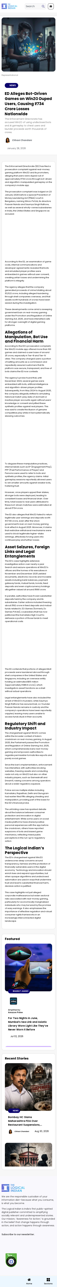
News (13, 85)
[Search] (44, 6)
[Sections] (9, 1279)
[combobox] (33, 6)
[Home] (29, 1279)
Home (29, 1283)
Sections (9, 1284)
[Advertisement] (28, 238)
